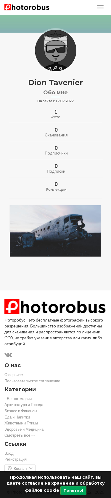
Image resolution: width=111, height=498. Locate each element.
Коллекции (56, 189)
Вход (9, 453)
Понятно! (73, 490)
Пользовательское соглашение (32, 381)
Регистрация (15, 459)
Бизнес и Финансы (20, 411)
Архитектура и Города (23, 404)
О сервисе (13, 375)
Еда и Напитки (17, 417)
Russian (20, 468)
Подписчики (56, 153)
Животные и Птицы (21, 423)
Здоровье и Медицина (24, 429)
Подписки (56, 171)
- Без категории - (19, 399)
